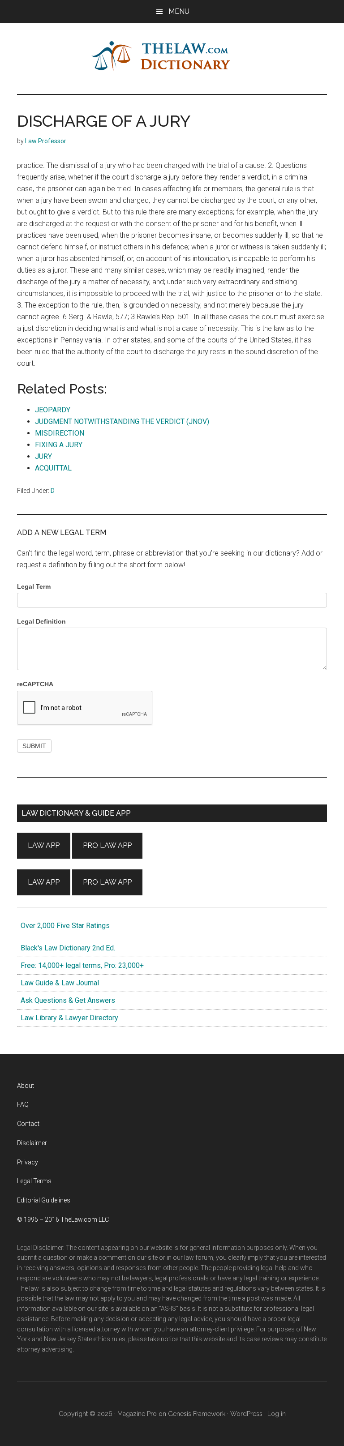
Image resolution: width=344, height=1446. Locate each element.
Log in (276, 1413)
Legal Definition (41, 621)
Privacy (27, 1162)
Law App (44, 845)
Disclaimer (32, 1143)
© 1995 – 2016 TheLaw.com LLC (63, 1219)
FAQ (23, 1104)
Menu (178, 11)
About (25, 1085)
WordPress (246, 1413)
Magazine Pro (137, 1413)
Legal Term (34, 586)
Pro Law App (107, 845)
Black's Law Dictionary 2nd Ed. (66, 948)
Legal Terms (34, 1181)
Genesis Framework (196, 1413)
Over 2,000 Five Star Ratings (63, 925)
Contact (28, 1123)
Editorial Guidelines (43, 1200)
